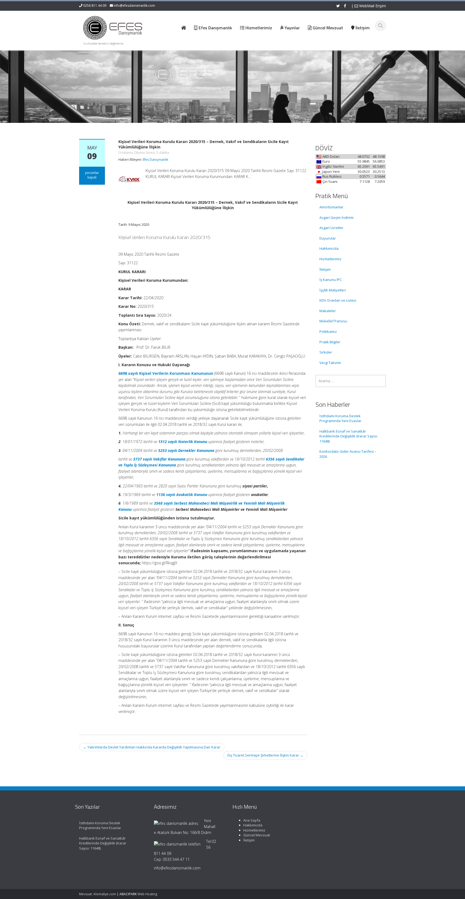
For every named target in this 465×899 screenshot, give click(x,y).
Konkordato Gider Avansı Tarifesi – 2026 (347, 454)
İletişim (325, 269)
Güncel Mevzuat (256, 835)
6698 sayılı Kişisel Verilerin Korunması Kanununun (165, 373)
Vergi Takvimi (330, 362)
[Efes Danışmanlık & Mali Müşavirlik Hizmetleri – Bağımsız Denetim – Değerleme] (114, 27)
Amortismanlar (331, 207)
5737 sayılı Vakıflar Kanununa (159, 459)
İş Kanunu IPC (330, 279)
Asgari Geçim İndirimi (336, 217)
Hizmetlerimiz (330, 258)
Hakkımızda (329, 248)
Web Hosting (147, 894)
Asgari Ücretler (331, 227)
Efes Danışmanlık (155, 159)
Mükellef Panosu (333, 321)
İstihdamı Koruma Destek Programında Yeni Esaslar (340, 418)
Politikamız (328, 331)
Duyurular (327, 238)
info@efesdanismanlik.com (134, 5)
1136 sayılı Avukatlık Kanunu (181, 494)
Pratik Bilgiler (329, 342)
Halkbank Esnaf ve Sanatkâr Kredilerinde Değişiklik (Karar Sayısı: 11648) (348, 436)
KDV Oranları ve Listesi (337, 300)
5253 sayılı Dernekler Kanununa (186, 450)
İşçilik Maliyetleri (332, 290)
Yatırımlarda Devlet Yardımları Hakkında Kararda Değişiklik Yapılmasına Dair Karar (151, 747)
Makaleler (327, 310)
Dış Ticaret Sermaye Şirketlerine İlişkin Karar (265, 755)
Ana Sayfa (251, 820)
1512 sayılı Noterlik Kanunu (182, 441)
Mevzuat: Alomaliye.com (97, 894)
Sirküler (325, 352)
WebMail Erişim (372, 5)
